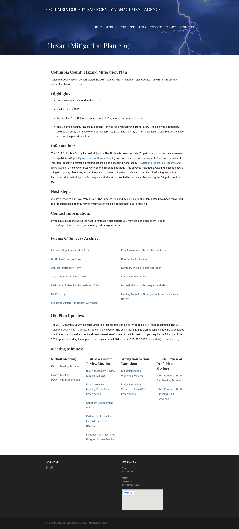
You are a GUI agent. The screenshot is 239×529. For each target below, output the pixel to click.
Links (142, 27)
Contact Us (187, 27)
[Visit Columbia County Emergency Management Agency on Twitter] (51, 468)
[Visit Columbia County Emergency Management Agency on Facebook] (47, 468)
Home (98, 27)
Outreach (156, 27)
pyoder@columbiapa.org (68, 225)
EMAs (123, 27)
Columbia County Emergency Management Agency (103, 9)
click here (139, 118)
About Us (111, 27)
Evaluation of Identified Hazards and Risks (75, 285)
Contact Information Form (66, 267)
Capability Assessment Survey (68, 276)
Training (171, 27)
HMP (132, 27)
